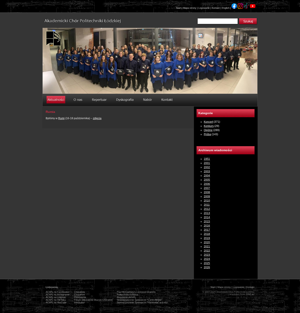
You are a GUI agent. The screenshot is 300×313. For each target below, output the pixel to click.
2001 (207, 163)
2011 (207, 204)
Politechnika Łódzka (127, 294)
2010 (207, 200)
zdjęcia (97, 118)
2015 (207, 221)
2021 (207, 246)
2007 (207, 188)
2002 (207, 167)
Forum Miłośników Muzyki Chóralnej (93, 300)
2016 (207, 225)
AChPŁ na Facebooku (57, 292)
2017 (207, 229)
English (226, 8)
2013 (207, 213)
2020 (207, 242)
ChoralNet (79, 294)
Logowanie (204, 8)
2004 (207, 175)
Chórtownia (80, 297)
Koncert (208, 121)
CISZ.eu (250, 294)
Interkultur (79, 302)
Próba (207, 134)
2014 (207, 217)
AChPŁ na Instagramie (58, 294)
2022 (207, 250)
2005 (207, 179)
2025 (207, 263)
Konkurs (209, 126)
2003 (207, 171)
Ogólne (208, 130)
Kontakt (216, 8)
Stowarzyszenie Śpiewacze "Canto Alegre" (139, 300)
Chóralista (79, 292)
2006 (207, 183)
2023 (207, 254)
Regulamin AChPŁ (126, 297)
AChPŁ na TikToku (56, 300)
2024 (207, 259)
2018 (207, 234)
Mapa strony (189, 8)
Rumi (61, 118)
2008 (207, 192)
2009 (207, 196)
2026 (207, 267)
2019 (207, 238)
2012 (207, 208)
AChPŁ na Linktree (56, 297)
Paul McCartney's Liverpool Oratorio (136, 292)
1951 (207, 158)
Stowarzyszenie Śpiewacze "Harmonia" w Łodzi (142, 302)
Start (178, 8)
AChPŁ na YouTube (56, 302)
